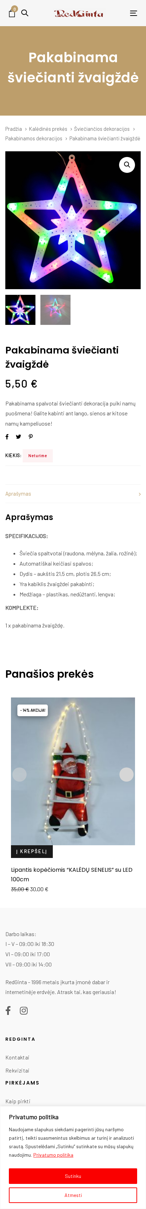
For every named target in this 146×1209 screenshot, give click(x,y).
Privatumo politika (53, 1155)
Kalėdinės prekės (48, 128)
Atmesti (73, 1195)
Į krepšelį (31, 851)
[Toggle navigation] (122, 13)
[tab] (73, 493)
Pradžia (13, 128)
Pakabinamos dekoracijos (33, 138)
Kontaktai (17, 1057)
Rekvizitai (17, 1070)
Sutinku (73, 1176)
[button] (24, 13)
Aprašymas (18, 493)
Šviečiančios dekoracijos (102, 128)
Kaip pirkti (17, 1101)
